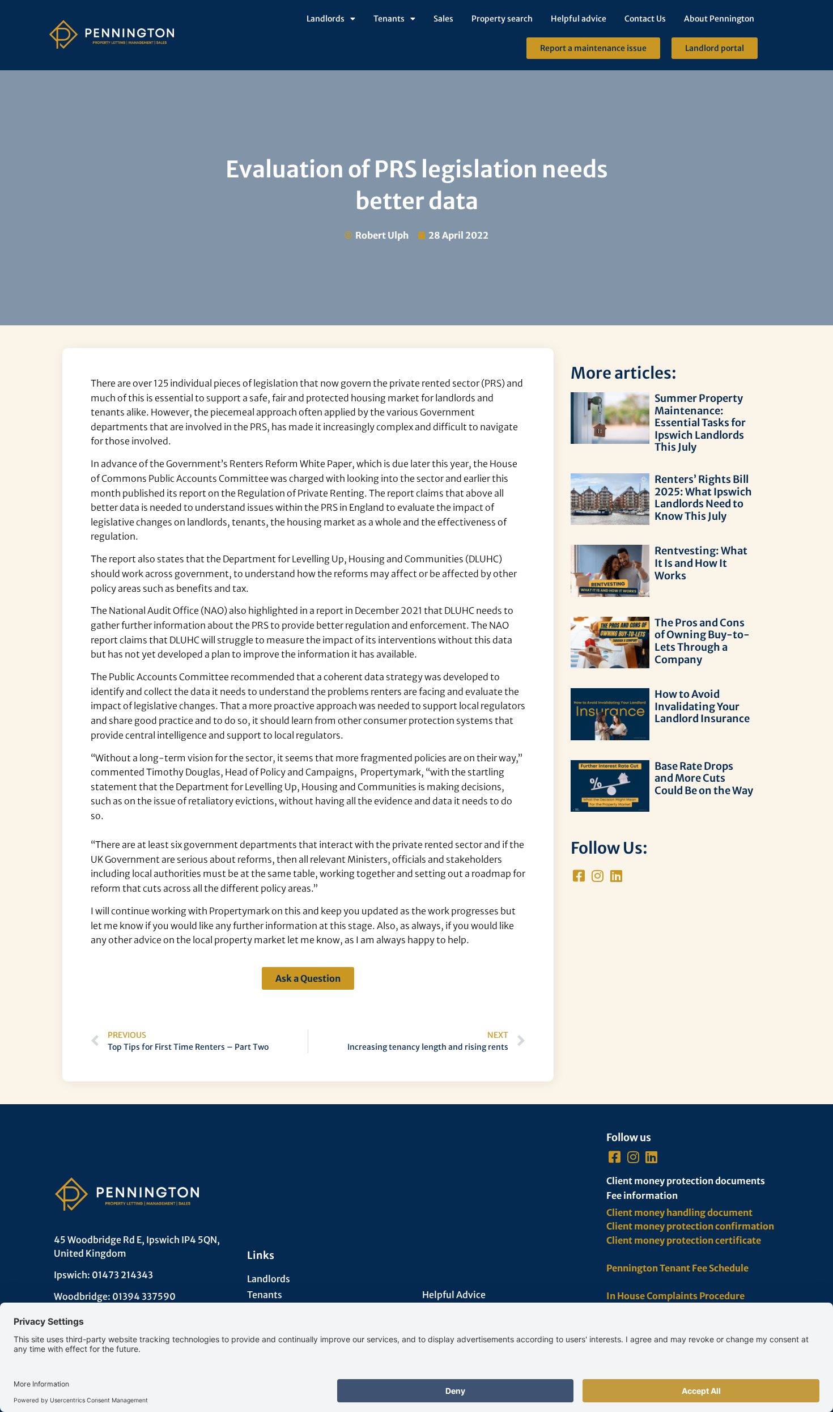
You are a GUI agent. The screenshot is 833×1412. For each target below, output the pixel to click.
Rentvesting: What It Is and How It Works (700, 563)
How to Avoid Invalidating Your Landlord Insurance (702, 706)
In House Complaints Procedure (675, 1295)
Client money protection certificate (683, 1240)
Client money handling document (679, 1212)
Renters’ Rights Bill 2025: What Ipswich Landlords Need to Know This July (703, 498)
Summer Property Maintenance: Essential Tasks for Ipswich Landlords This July (700, 422)
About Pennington (719, 19)
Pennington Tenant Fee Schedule (677, 1268)
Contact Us (645, 19)
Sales (443, 19)
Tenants (389, 19)
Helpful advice (578, 19)
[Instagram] (597, 875)
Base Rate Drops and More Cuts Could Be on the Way (703, 778)
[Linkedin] (616, 875)
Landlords (326, 19)
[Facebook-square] (579, 875)
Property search (502, 19)
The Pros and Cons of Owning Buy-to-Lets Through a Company (702, 641)
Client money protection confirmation (690, 1226)
